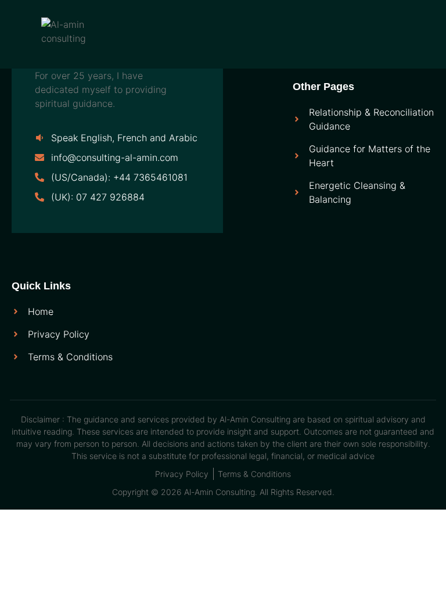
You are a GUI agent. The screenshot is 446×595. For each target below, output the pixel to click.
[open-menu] (187, 31)
